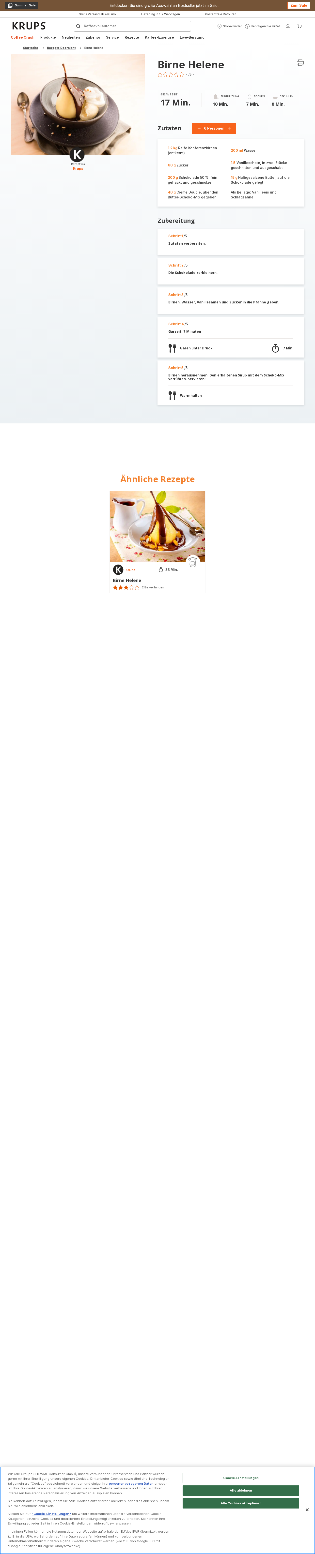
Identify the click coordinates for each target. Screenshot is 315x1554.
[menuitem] (22, 37)
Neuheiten (71, 37)
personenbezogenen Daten (131, 1483)
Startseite (30, 48)
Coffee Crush (22, 37)
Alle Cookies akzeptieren (241, 1503)
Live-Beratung (192, 37)
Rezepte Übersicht (61, 48)
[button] (229, 26)
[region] (157, 1510)
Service (112, 37)
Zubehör (93, 37)
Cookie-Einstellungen (241, 1478)
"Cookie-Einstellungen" (51, 1514)
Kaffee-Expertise (159, 37)
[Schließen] (307, 1509)
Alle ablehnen (241, 1490)
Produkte (48, 37)
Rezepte (132, 37)
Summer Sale (22, 6)
